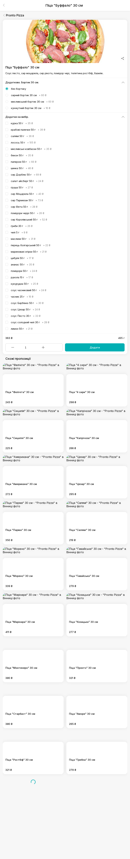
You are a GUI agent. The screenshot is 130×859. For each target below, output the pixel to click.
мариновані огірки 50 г (29, 251)
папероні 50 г (23, 161)
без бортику (18, 88)
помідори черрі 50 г (27, 213)
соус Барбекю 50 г (27, 303)
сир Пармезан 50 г (27, 200)
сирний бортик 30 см (28, 95)
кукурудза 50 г (24, 283)
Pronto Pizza (15, 15)
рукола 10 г (22, 277)
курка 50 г (22, 123)
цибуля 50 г (22, 258)
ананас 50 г (22, 264)
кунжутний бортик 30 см (30, 108)
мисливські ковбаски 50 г (31, 149)
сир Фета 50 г (24, 206)
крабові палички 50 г (28, 129)
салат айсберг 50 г (27, 181)
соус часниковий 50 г (28, 290)
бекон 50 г (22, 155)
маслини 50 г (23, 238)
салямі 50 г (22, 136)
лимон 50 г (21, 328)
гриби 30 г (21, 226)
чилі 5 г (19, 232)
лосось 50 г (23, 142)
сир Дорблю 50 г (26, 174)
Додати (95, 347)
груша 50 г (22, 187)
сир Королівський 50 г (29, 219)
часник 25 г (22, 296)
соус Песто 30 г (25, 315)
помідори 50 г (24, 271)
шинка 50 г (22, 168)
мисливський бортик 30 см (32, 101)
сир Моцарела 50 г (27, 193)
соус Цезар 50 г (25, 309)
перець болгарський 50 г (30, 245)
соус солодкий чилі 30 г (30, 322)
